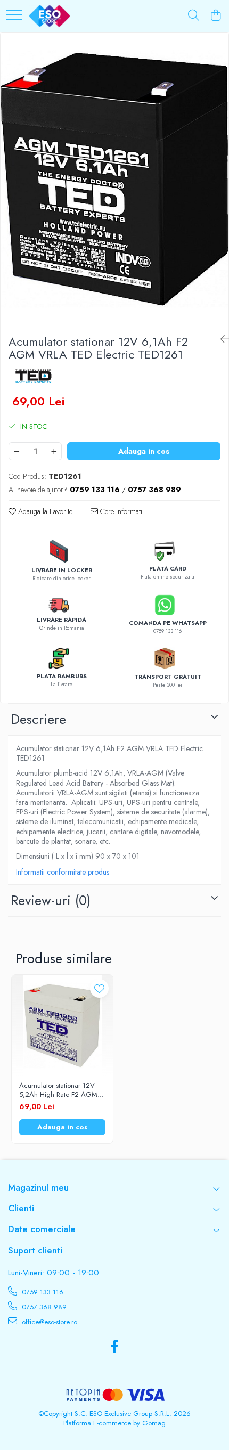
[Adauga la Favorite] (99, 988)
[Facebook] (114, 1347)
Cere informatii (121, 511)
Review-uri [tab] (51, 900)
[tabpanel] (114, 179)
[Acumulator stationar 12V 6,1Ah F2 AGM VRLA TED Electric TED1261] (114, 179)
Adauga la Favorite (44, 511)
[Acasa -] (49, 16)
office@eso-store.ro (48, 1322)
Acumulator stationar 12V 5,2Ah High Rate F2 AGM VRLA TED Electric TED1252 (61, 1090)
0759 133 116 (41, 1292)
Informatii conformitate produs (62, 872)
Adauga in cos (143, 451)
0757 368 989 (43, 1307)
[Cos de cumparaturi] (215, 16)
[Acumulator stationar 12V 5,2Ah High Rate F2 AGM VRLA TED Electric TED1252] (62, 1025)
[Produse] (14, 16)
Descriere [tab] (38, 719)
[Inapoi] (220, 339)
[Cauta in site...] (193, 16)
